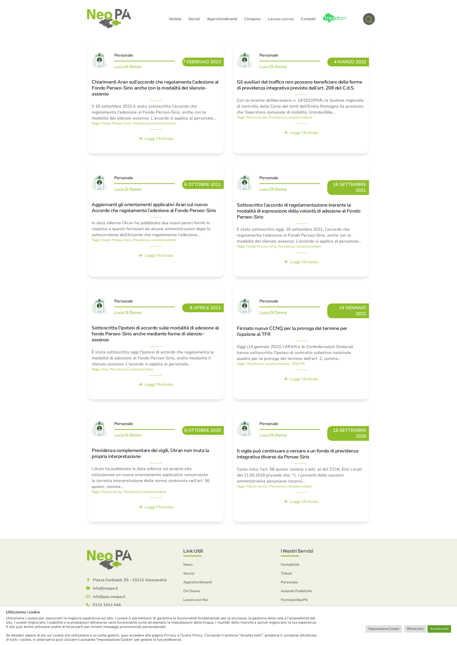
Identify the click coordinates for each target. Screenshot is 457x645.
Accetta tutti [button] (439, 629)
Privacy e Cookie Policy (183, 635)
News (188, 564)
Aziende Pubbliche (296, 591)
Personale (289, 582)
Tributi (286, 573)
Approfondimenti (197, 582)
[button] (369, 19)
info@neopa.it (105, 588)
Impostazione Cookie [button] (383, 629)
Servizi (188, 573)
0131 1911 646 (107, 605)
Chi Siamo (191, 591)
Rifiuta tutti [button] (415, 629)
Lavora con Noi (195, 599)
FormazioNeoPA (294, 599)
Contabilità (290, 564)
